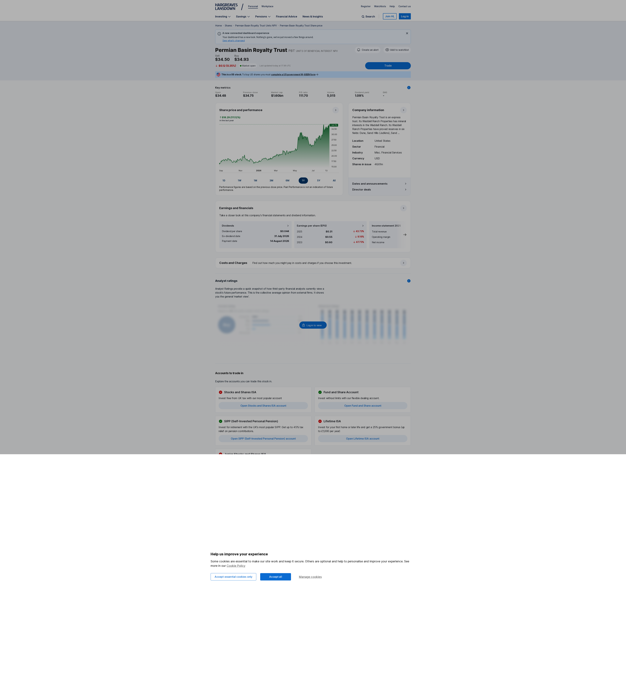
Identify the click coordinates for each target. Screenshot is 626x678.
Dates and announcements (370, 183)
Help (392, 6)
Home (218, 25)
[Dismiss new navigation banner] (407, 33)
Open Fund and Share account (362, 405)
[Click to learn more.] (409, 88)
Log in (405, 16)
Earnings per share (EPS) (312, 225)
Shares (228, 25)
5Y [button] (318, 180)
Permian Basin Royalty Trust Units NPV (256, 25)
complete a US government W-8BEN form (293, 74)
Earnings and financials (236, 208)
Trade (388, 65)
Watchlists (380, 6)
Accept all (275, 576)
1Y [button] (303, 180)
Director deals (361, 189)
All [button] (334, 180)
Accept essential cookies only (234, 576)
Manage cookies (310, 577)
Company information (368, 110)
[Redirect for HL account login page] (313, 325)
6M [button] (287, 180)
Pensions (261, 16)
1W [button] (239, 180)
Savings (241, 16)
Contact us (404, 6)
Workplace (267, 6)
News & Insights (313, 16)
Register (366, 6)
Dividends (228, 225)
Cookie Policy (236, 565)
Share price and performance (240, 110)
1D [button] (224, 180)
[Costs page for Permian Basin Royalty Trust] (313, 263)
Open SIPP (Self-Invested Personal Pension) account (263, 438)
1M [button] (255, 180)
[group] (279, 180)
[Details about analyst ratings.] (409, 281)
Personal (253, 6)
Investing (221, 16)
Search (370, 16)
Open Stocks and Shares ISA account (263, 405)
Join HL (390, 16)
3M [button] (271, 180)
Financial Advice (286, 16)
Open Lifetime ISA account (362, 438)
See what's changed (234, 40)
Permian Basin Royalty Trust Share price (301, 25)
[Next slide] (401, 234)
